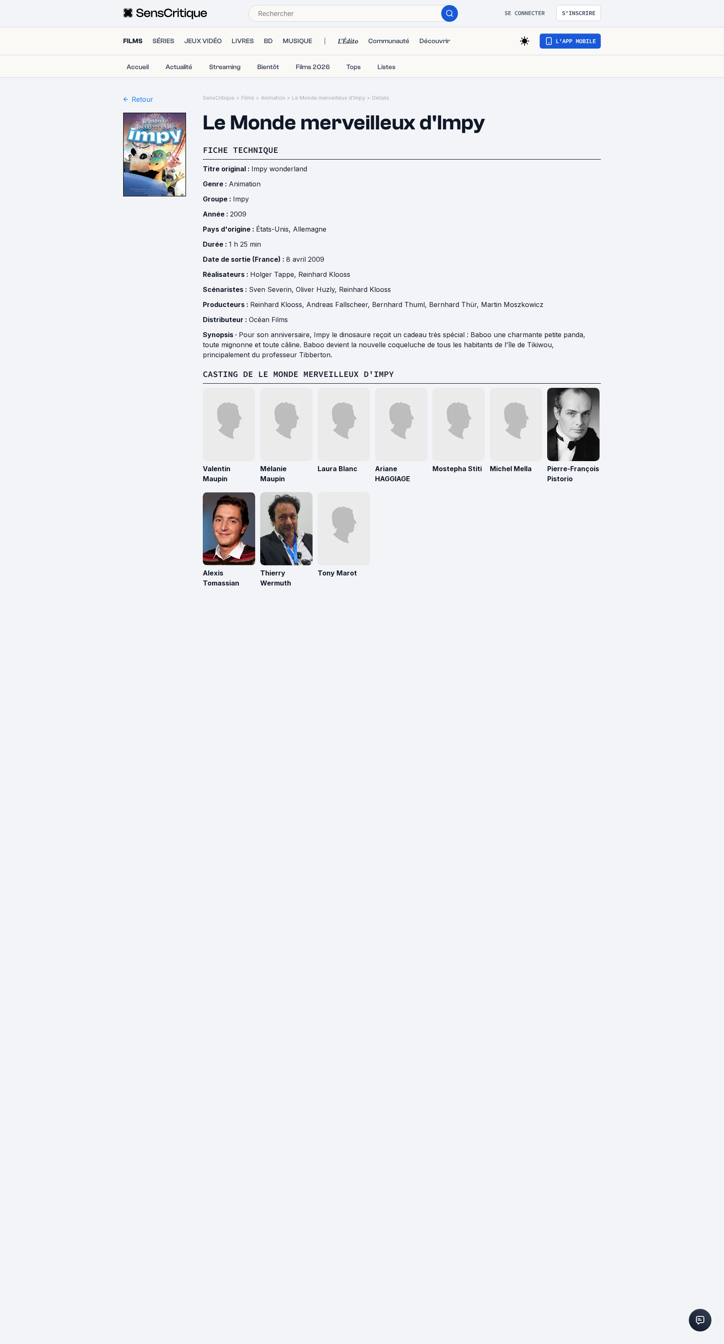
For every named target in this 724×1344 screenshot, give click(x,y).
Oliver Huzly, (317, 289)
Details (380, 98)
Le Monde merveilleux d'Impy (328, 98)
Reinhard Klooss (324, 274)
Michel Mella (511, 468)
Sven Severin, (272, 289)
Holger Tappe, (274, 274)
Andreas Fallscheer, (339, 304)
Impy (241, 199)
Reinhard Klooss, (278, 304)
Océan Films (268, 319)
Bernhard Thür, (455, 304)
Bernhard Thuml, (400, 304)
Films (247, 98)
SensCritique (219, 98)
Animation (273, 98)
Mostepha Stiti (457, 468)
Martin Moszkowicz (512, 304)
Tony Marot (337, 573)
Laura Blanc (337, 468)
